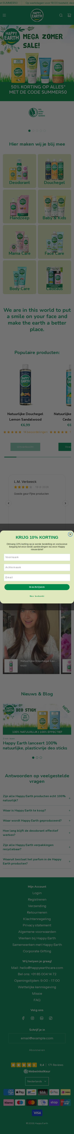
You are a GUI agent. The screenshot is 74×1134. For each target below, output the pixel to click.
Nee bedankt (37, 596)
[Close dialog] (70, 534)
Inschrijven (37, 587)
